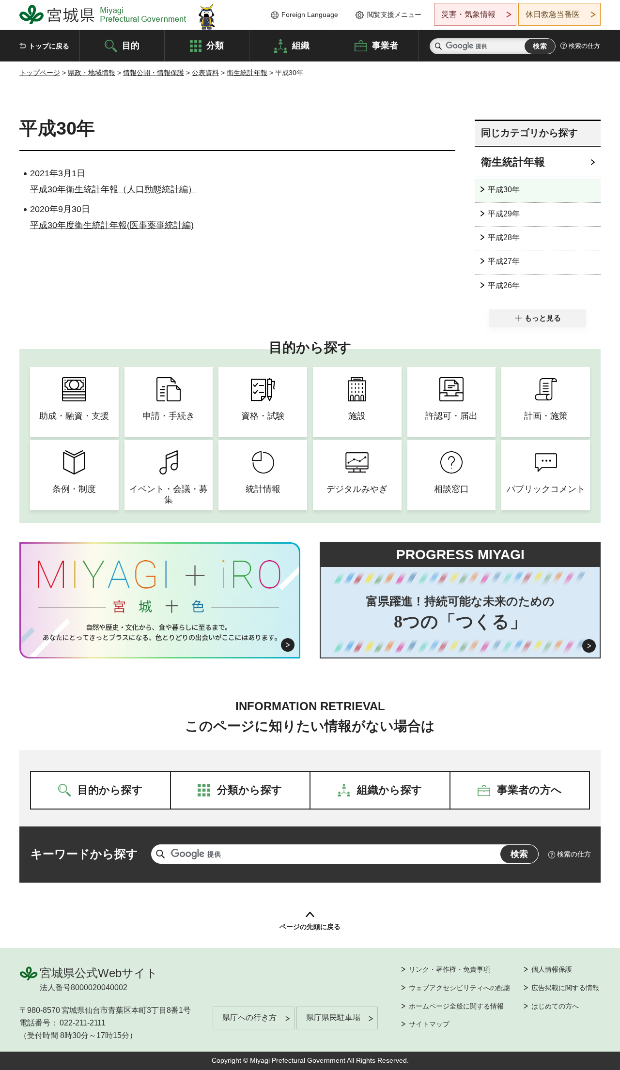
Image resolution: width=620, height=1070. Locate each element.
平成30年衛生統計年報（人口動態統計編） (113, 189)
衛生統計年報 (247, 72)
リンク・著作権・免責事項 (449, 969)
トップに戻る (49, 46)
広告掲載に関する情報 (565, 988)
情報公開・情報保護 (153, 72)
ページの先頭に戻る (310, 927)
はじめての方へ (555, 1006)
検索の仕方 (584, 45)
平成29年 (504, 214)
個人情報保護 (551, 969)
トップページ (39, 72)
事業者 (385, 45)
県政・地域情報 (91, 72)
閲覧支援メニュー (394, 14)
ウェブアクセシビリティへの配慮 (460, 988)
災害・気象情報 (468, 14)
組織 (301, 45)
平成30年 (504, 189)
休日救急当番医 (553, 14)
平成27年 (504, 261)
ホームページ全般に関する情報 (456, 1006)
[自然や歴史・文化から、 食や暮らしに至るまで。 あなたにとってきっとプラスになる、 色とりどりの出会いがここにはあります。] (160, 632)
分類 (215, 45)
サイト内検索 (438, 46)
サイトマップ (429, 1024)
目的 (131, 45)
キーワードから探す (84, 853)
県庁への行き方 (249, 1017)
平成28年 (504, 237)
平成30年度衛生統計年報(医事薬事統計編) (112, 225)
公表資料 (205, 72)
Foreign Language (309, 14)
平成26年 (504, 285)
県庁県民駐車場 (333, 1017)
